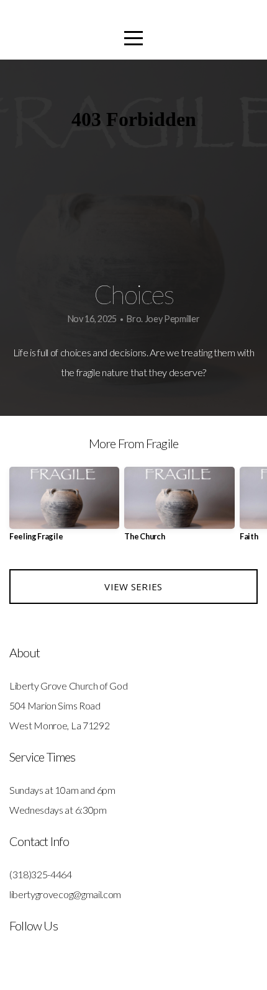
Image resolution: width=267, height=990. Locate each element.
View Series (133, 586)
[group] (64, 509)
